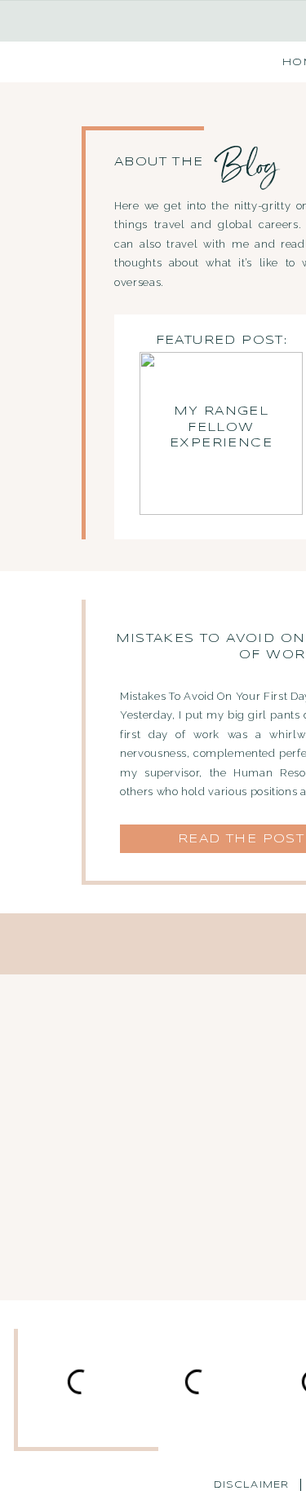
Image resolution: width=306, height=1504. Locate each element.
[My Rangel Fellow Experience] (221, 433)
